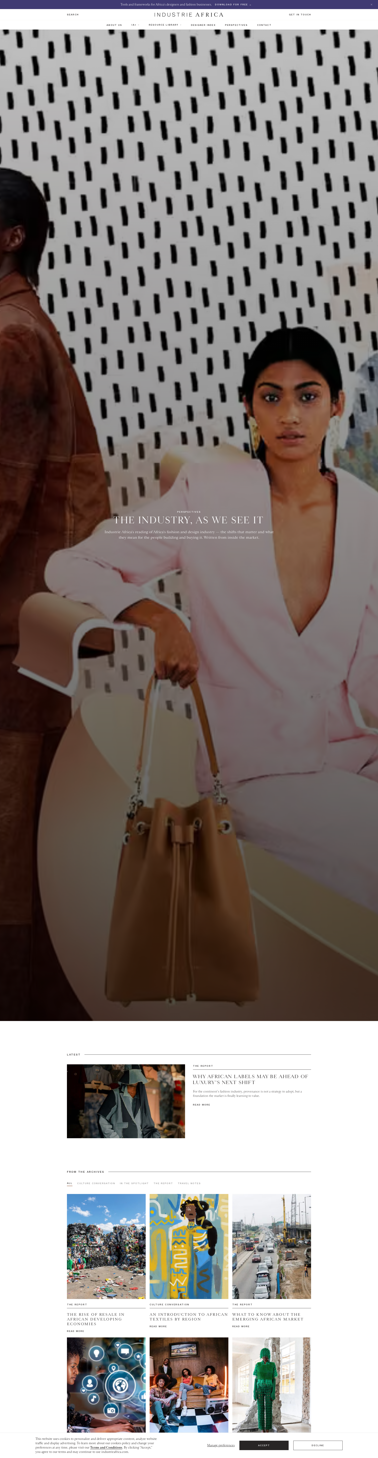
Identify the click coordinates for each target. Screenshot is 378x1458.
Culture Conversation (96, 1183)
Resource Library (164, 24)
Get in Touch (300, 14)
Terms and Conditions (106, 1447)
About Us (114, 25)
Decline (318, 1445)
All (69, 1183)
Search (73, 14)
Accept (264, 1445)
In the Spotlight (134, 1183)
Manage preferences (221, 1445)
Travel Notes (189, 1183)
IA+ (134, 24)
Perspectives (236, 25)
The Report (163, 1183)
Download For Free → (233, 4)
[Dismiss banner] (371, 4)
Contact (264, 25)
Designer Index (203, 25)
